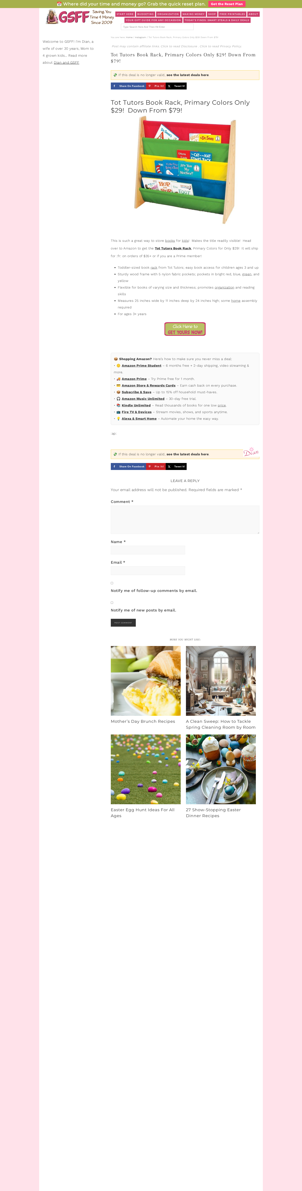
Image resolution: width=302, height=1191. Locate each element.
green (246, 274)
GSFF (79, 16)
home (235, 301)
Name (118, 542)
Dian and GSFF (66, 62)
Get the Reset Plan (227, 4)
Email (118, 562)
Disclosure (189, 46)
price (222, 405)
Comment (122, 501)
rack (154, 268)
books (170, 241)
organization (224, 287)
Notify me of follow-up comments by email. (154, 590)
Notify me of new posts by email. (143, 610)
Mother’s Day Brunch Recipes (143, 721)
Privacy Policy (230, 46)
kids (185, 241)
